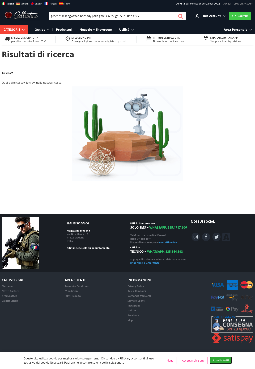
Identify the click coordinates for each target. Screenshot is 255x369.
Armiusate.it (9, 295)
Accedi (227, 3)
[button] (210, 16)
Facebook (133, 315)
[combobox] (117, 16)
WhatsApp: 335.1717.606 (168, 227)
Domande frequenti (139, 295)
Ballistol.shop (10, 300)
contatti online (168, 242)
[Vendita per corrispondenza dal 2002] (22, 16)
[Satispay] (232, 342)
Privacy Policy (136, 286)
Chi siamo (8, 286)
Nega (170, 360)
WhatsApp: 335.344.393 (165, 251)
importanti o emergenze (144, 263)
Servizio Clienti (136, 300)
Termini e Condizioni (77, 286)
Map (130, 320)
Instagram (134, 305)
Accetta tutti (221, 360)
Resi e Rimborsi (137, 291)
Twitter (132, 310)
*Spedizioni (71, 291)
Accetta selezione (193, 360)
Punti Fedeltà (73, 295)
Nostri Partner (10, 291)
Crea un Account (243, 3)
